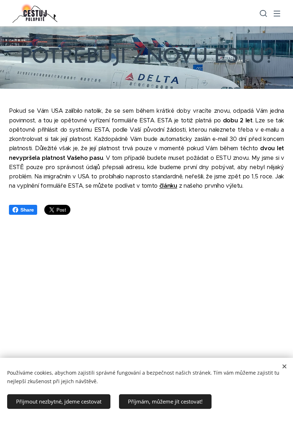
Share (27, 210)
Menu (277, 13)
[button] (262, 13)
